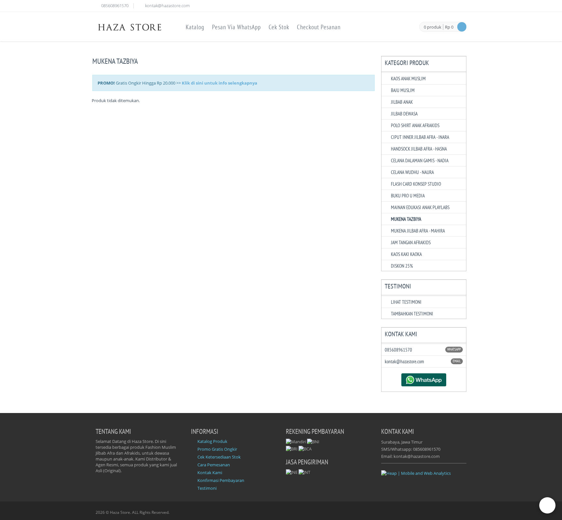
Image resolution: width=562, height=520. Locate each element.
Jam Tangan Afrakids (411, 242)
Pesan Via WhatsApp (236, 27)
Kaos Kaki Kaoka (406, 254)
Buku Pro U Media (408, 196)
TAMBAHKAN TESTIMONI (412, 314)
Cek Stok (279, 27)
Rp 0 (449, 27)
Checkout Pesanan (319, 27)
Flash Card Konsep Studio (416, 184)
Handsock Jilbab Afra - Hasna (419, 149)
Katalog (195, 27)
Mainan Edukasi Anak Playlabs (420, 207)
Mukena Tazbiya (406, 219)
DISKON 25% (402, 266)
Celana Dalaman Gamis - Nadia (419, 160)
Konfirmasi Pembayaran (220, 480)
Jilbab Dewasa (404, 114)
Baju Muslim (403, 90)
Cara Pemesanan (213, 465)
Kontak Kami (209, 472)
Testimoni (207, 488)
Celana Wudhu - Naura (412, 172)
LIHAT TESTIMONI (406, 302)
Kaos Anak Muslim (408, 78)
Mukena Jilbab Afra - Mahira (418, 231)
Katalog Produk (212, 441)
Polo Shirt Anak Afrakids (415, 125)
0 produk (432, 27)
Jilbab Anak (402, 102)
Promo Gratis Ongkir (217, 449)
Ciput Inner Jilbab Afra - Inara (420, 137)
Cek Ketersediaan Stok (219, 457)
